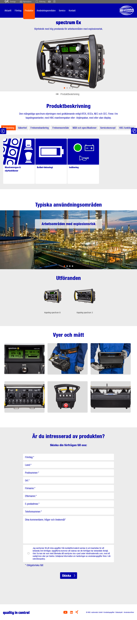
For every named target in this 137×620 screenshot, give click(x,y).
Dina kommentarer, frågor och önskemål (45, 519)
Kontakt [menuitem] (72, 10)
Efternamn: (31, 496)
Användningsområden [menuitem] (46, 10)
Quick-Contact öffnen (134, 131)
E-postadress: (32, 503)
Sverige (13, 1)
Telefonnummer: (33, 511)
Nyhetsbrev (27, 1)
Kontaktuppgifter (109, 612)
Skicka (66, 576)
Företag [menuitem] (18, 10)
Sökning (42, 1)
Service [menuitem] (62, 10)
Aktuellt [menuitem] (8, 10)
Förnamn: (30, 488)
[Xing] (76, 613)
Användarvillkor (128, 612)
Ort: (27, 480)
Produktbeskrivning (69, 94)
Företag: (29, 457)
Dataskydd (119, 612)
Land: (28, 465)
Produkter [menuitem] (29, 10)
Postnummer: (32, 472)
